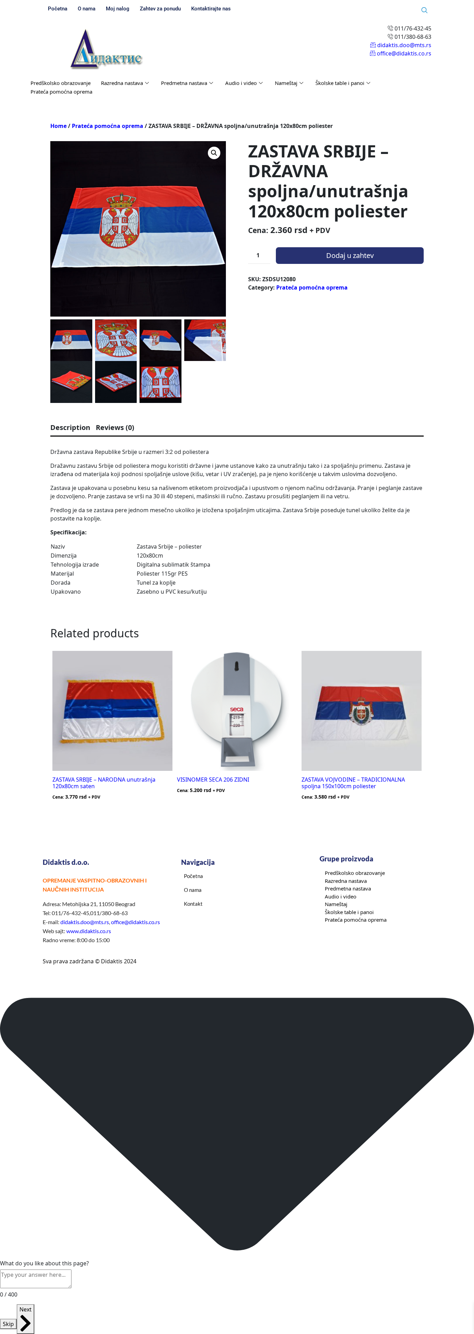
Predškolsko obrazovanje (61, 82)
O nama (86, 9)
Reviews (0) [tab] (115, 427)
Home (58, 126)
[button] (214, 153)
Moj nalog (117, 9)
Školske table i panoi (339, 82)
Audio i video (241, 82)
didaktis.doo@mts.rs (84, 922)
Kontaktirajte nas (211, 9)
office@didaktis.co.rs (135, 922)
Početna (57, 9)
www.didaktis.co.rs (88, 931)
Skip (8, 1324)
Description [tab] (70, 427)
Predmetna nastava (184, 82)
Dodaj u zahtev (350, 255)
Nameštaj (286, 82)
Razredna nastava (122, 82)
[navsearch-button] (424, 10)
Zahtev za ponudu (160, 9)
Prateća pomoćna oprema (61, 91)
